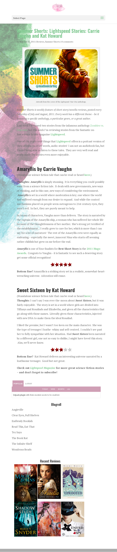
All (68, 389)
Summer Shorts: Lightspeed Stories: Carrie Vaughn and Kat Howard (58, 33)
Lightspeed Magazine (42, 368)
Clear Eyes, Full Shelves (25, 415)
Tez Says (17, 432)
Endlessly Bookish (22, 421)
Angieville (17, 409)
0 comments (67, 41)
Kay (21, 41)
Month (61, 389)
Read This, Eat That (23, 426)
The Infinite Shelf (22, 443)
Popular (18, 383)
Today (45, 389)
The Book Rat (20, 438)
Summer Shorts (52, 41)
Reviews (40, 41)
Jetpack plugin (19, 395)
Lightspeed (58, 134)
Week (53, 389)
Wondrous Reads (21, 449)
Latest (28, 383)
